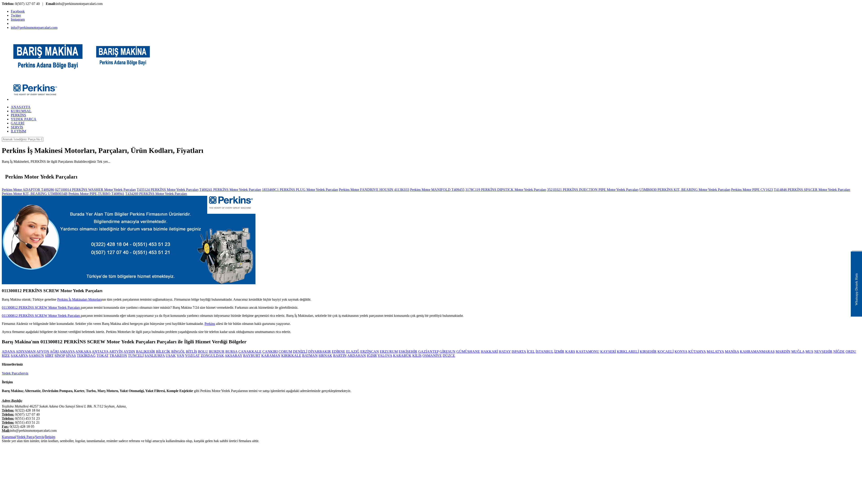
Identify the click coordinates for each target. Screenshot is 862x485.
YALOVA (385, 355)
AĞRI (54, 351)
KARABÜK (402, 355)
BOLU (203, 351)
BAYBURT (251, 355)
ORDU (851, 351)
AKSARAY (233, 355)
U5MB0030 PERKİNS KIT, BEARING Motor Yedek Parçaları (684, 190)
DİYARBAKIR (319, 351)
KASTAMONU (587, 351)
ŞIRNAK (325, 355)
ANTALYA (100, 351)
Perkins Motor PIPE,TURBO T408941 (96, 194)
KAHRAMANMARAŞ (757, 351)
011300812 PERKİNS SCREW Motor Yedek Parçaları (41, 307)
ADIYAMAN (26, 351)
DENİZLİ (300, 351)
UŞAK (171, 355)
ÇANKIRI (270, 351)
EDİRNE (338, 351)
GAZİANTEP (428, 351)
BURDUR (216, 351)
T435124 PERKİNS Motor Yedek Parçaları (167, 190)
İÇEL (531, 351)
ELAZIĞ (352, 351)
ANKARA (83, 351)
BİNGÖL (178, 351)
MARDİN (783, 351)
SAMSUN (36, 355)
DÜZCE (449, 355)
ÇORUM (285, 351)
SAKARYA (19, 355)
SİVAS (71, 355)
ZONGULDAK (212, 355)
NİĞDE (839, 351)
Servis (24, 373)
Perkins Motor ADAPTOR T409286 (28, 190)
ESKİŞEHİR (408, 351)
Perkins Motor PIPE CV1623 (752, 190)
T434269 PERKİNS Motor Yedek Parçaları (156, 194)
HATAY (505, 351)
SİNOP (60, 355)
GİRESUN (447, 351)
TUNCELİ (136, 355)
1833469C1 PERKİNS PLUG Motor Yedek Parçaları (300, 190)
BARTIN (340, 355)
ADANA (8, 351)
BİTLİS (191, 351)
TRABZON (118, 355)
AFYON (42, 351)
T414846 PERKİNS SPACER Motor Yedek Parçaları (812, 190)
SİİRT (49, 355)
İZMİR (559, 351)
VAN (180, 355)
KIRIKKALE (291, 355)
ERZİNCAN (369, 351)
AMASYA (67, 351)
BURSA (231, 351)
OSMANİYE (432, 355)
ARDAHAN (356, 355)
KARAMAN (270, 355)
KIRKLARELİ (628, 351)
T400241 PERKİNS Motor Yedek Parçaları (230, 190)
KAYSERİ (608, 351)
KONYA (681, 351)
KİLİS (417, 355)
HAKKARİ (489, 351)
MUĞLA (798, 351)
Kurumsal (9, 437)
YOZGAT (192, 355)
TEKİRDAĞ (86, 355)
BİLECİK (163, 351)
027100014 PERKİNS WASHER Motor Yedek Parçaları (95, 190)
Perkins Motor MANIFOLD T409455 (437, 190)
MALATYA (715, 351)
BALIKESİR (145, 351)
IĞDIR (372, 355)
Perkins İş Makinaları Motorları (79, 299)
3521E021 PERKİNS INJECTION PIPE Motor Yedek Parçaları (592, 190)
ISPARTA (519, 351)
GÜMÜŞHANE (468, 351)
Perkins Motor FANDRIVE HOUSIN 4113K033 (374, 190)
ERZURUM (389, 351)
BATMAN (310, 355)
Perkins (210, 324)
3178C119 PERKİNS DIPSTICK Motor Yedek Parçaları (505, 190)
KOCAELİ (665, 351)
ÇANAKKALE (250, 351)
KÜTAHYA (697, 351)
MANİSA (732, 351)
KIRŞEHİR (648, 351)
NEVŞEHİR (823, 351)
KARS (570, 351)
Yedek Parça (11, 373)
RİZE (6, 355)
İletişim (50, 437)
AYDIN (129, 351)
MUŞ (809, 351)
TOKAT (103, 355)
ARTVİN (116, 351)
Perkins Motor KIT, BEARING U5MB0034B (35, 194)
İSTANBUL (544, 351)
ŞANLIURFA (155, 355)
